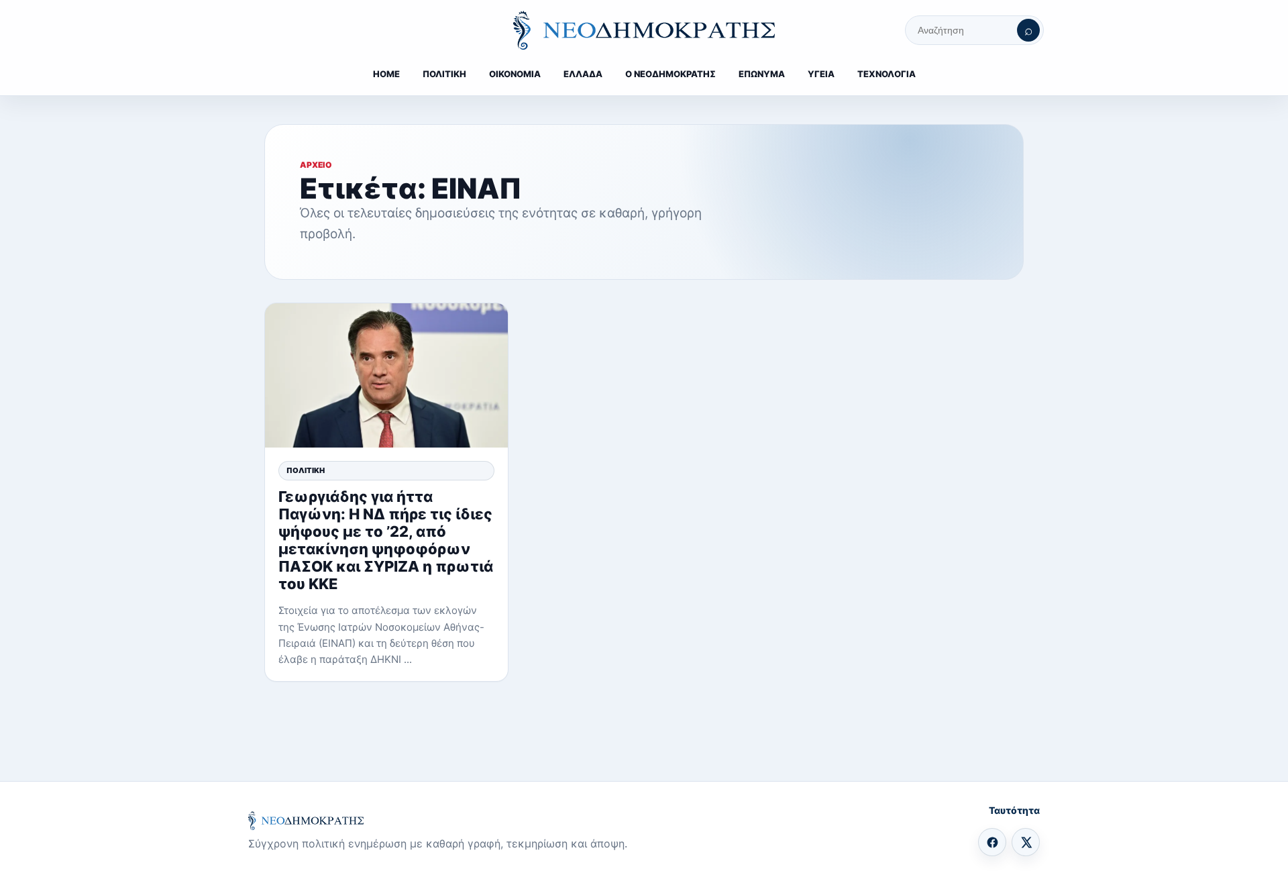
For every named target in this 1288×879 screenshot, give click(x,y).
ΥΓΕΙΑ (821, 73)
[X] (1026, 842)
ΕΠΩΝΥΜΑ (762, 73)
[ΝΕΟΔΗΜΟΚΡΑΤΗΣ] (644, 30)
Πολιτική (305, 470)
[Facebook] (992, 842)
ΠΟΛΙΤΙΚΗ (444, 73)
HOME (386, 73)
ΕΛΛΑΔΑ (583, 73)
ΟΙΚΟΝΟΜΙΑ (515, 73)
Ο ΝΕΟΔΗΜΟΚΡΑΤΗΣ (670, 73)
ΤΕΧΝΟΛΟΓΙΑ (886, 73)
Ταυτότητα (1014, 810)
